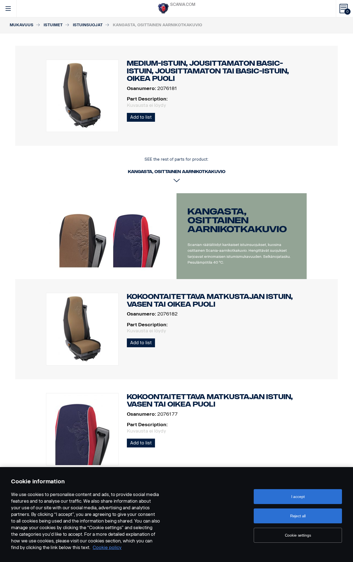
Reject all (298, 516)
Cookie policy (107, 547)
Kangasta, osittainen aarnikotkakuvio (237, 220)
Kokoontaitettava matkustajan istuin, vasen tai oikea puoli (210, 300)
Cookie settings (298, 535)
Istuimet (53, 25)
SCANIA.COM (182, 4)
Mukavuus (21, 25)
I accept (298, 496)
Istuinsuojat (88, 25)
